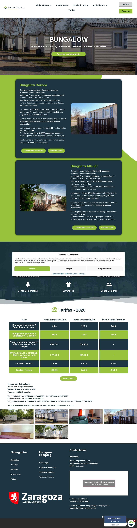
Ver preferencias (105, 269)
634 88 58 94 (84, 501)
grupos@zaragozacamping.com (83, 508)
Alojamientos (42, 5)
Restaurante (62, 5)
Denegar (68, 269)
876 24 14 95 (83, 499)
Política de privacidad (71, 273)
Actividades (99, 5)
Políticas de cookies (58, 273)
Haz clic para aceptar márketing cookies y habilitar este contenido (99, 483)
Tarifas (71, 10)
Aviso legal (81, 273)
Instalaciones (79, 5)
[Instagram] (126, 523)
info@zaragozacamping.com (97, 506)
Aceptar (32, 269)
